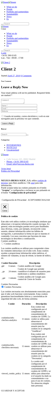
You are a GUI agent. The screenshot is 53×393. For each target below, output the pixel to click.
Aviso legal (6, 168)
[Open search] (2, 24)
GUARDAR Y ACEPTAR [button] (13, 390)
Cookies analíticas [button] (9, 241)
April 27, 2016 (13, 76)
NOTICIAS (12, 147)
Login (3, 53)
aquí (33, 183)
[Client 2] (5, 62)
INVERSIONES (14, 145)
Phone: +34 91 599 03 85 (17, 161)
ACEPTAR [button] (33, 200)
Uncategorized (13, 150)
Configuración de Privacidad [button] (14, 200)
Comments (26, 76)
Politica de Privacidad (10, 171)
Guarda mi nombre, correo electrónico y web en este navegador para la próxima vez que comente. (25, 117)
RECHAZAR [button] (44, 200)
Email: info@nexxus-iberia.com (20, 164)
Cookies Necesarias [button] (9, 284)
